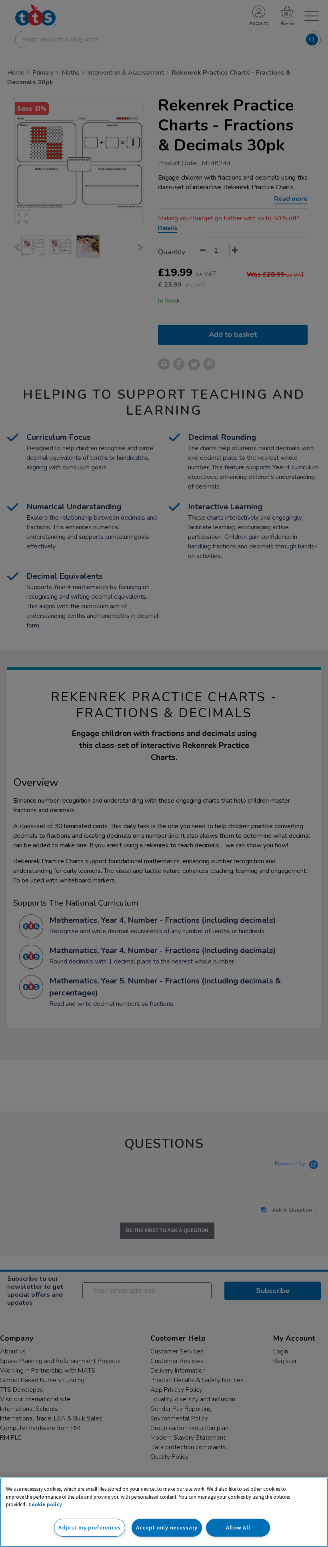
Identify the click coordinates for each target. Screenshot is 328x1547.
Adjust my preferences (89, 1527)
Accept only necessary (167, 1527)
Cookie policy (45, 1504)
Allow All (238, 1527)
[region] (164, 1512)
